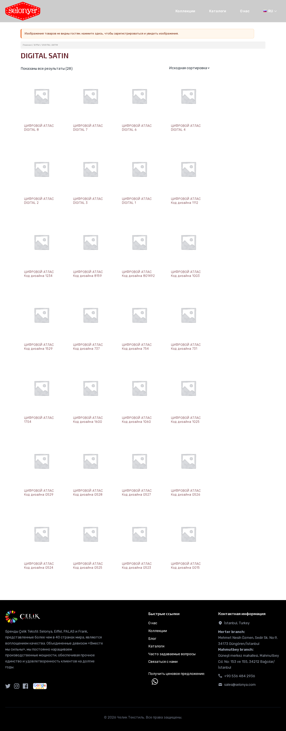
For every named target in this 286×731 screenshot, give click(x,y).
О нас (244, 11)
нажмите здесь (92, 33)
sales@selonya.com (240, 684)
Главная (27, 45)
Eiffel (37, 45)
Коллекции (185, 11)
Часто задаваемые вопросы (172, 654)
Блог (152, 639)
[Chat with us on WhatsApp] (155, 681)
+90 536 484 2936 (239, 676)
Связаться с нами (163, 661)
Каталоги (217, 11)
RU (270, 11)
